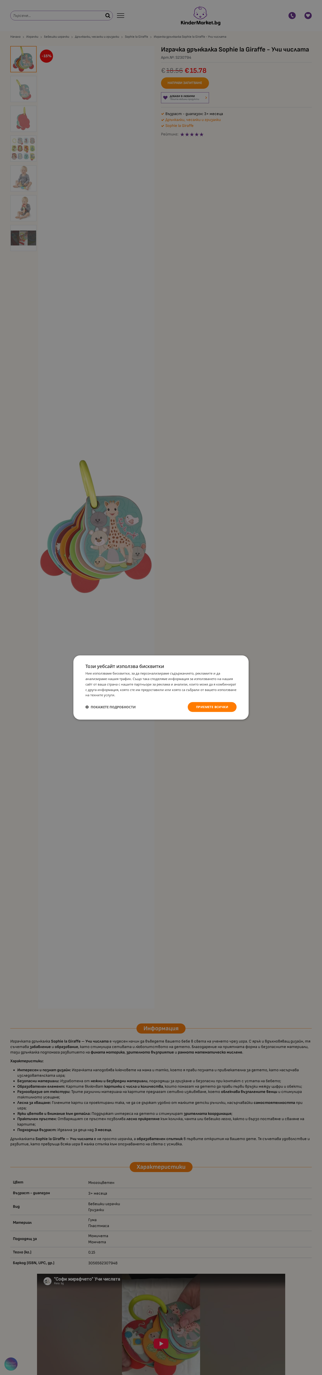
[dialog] (161, 688)
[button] (110, 707)
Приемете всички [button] (212, 707)
